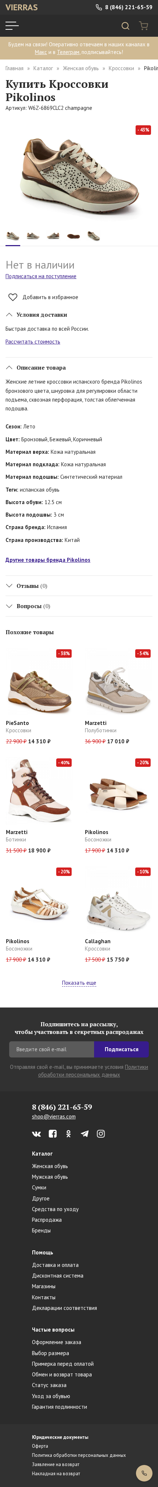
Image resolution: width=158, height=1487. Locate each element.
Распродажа (47, 1219)
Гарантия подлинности (59, 1406)
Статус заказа (49, 1385)
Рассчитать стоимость (33, 341)
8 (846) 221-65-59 (128, 7)
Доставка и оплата (55, 1264)
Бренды (41, 1230)
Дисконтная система (57, 1275)
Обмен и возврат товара (62, 1374)
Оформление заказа (56, 1342)
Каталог (43, 68)
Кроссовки (121, 68)
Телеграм (68, 52)
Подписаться (122, 1049)
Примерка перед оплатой (63, 1363)
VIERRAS (22, 7)
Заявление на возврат (55, 1464)
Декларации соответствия (64, 1307)
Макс (41, 52)
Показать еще (79, 982)
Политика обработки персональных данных (79, 1455)
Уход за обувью (51, 1396)
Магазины (43, 1286)
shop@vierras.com (54, 1116)
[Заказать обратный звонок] (144, 1473)
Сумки (39, 1187)
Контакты (43, 1297)
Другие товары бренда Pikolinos (48, 559)
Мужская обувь (50, 1176)
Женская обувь (81, 68)
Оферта (40, 1446)
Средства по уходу (55, 1209)
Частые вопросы (53, 1329)
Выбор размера (50, 1353)
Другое (41, 1198)
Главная (15, 68)
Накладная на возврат (56, 1473)
